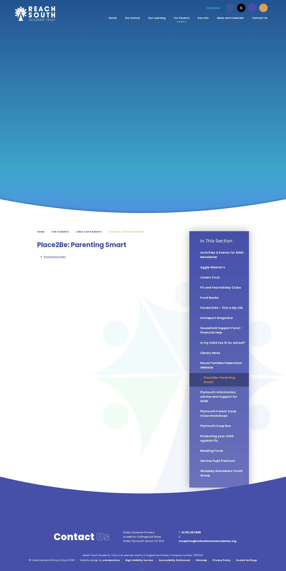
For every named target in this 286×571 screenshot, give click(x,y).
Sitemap (201, 560)
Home (41, 231)
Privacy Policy (222, 560)
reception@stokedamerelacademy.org (208, 541)
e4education (111, 560)
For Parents (60, 231)
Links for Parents (89, 231)
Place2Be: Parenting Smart (126, 231)
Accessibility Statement (174, 560)
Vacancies (213, 8)
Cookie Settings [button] (246, 560)
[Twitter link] (241, 8)
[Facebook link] (230, 8)
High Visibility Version (139, 560)
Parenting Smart (55, 257)
